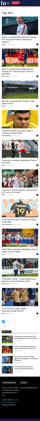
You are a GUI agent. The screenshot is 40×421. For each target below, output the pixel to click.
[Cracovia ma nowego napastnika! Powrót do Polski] (20, 149)
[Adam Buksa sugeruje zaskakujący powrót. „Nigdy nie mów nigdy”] (20, 238)
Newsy (3, 66)
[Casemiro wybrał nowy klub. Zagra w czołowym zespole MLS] (20, 119)
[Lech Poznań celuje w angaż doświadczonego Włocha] (20, 297)
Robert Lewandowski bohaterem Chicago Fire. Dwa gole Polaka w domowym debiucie (19, 39)
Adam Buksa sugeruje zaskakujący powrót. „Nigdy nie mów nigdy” (20, 250)
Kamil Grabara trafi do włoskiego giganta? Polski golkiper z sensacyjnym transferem (26, 358)
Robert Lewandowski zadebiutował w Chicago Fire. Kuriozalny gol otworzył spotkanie (18, 71)
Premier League (6, 127)
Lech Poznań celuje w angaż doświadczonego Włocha (14, 309)
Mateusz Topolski (6, 135)
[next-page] (14, 321)
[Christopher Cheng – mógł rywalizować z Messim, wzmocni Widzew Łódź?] (20, 267)
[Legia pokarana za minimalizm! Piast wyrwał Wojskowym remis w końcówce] (7, 339)
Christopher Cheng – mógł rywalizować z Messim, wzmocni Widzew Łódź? (19, 280)
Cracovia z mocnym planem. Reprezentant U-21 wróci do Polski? (20, 191)
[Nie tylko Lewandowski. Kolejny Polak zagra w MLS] (20, 89)
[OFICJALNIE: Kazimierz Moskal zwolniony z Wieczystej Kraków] (7, 370)
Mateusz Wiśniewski (7, 224)
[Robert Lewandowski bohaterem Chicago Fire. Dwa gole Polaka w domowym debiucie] (20, 26)
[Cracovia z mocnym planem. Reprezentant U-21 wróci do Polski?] (20, 178)
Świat (3, 98)
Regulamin (10, 402)
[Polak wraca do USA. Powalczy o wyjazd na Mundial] (20, 208)
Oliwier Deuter (5, 76)
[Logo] (3, 3)
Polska (3, 34)
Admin (3, 44)
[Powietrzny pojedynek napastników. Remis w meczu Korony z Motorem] (7, 349)
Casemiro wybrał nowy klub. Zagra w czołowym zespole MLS (17, 132)
